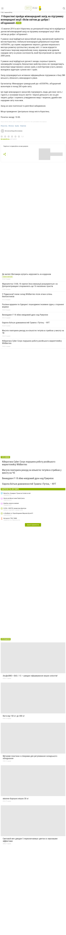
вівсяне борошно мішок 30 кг (16, 798)
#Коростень (4, 126)
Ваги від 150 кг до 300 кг (14, 716)
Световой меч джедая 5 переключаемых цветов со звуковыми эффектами (30, 839)
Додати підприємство (33, 525)
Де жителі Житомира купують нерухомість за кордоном (26, 274)
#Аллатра (11, 126)
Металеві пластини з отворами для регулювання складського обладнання (30, 757)
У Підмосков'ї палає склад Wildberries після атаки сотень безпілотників (27, 295)
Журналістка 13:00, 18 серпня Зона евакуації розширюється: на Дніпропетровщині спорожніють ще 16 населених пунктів (30, 285)
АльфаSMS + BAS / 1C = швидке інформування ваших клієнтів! (30, 676)
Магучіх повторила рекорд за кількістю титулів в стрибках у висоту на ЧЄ (33, 331)
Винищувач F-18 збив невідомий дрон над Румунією (25, 315)
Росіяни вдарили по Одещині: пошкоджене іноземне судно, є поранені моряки (33, 305)
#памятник (23, 126)
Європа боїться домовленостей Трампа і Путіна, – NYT (26, 322)
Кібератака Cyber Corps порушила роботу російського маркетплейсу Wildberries (32, 342)
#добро (17, 126)
